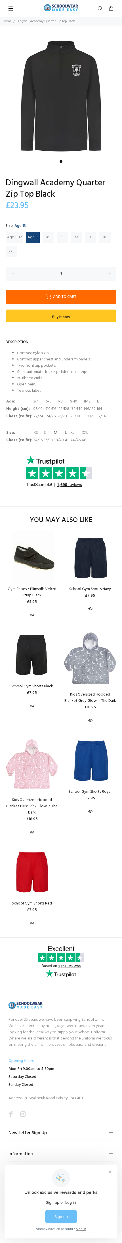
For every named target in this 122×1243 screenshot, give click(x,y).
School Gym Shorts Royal (90, 791)
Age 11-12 (14, 237)
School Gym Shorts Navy (90, 589)
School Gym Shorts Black (32, 686)
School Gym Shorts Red (32, 903)
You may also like (61, 520)
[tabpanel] (61, 96)
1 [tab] (61, 161)
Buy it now (61, 317)
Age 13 (33, 237)
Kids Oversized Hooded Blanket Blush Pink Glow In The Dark (32, 806)
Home (7, 21)
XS (48, 237)
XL (105, 237)
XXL (11, 251)
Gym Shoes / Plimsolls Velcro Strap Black (32, 592)
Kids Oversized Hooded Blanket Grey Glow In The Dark (90, 697)
